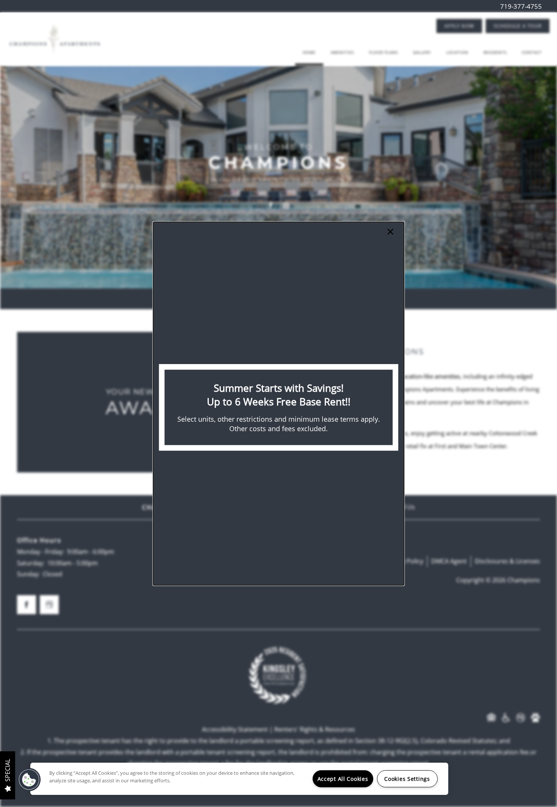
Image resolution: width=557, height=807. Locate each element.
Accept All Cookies (343, 778)
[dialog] (278, 403)
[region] (239, 779)
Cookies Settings (407, 778)
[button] (29, 780)
